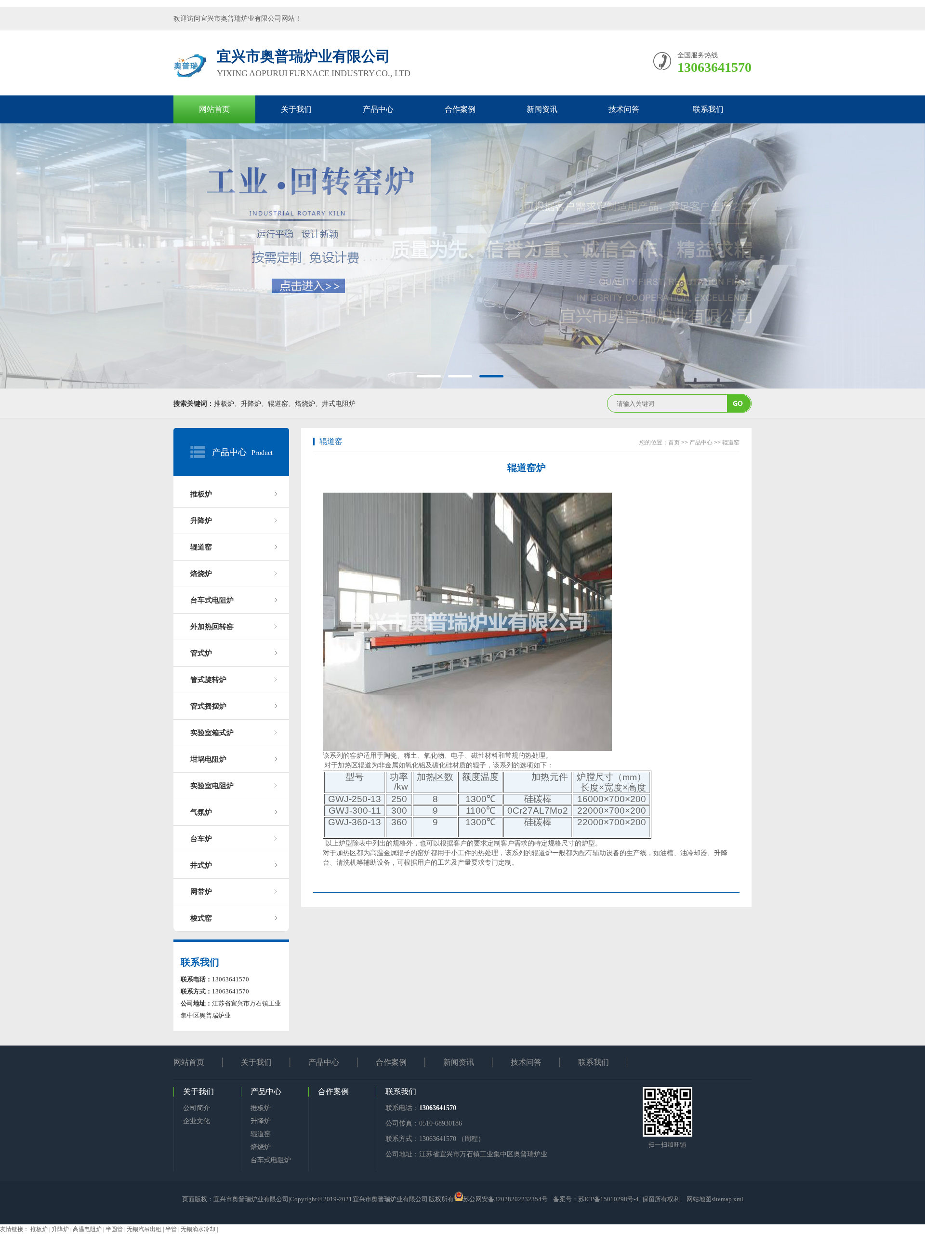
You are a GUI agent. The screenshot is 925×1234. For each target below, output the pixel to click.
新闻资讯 (542, 109)
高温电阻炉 (88, 1229)
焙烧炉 (201, 573)
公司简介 (196, 1108)
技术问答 (623, 109)
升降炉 (201, 520)
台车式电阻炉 (212, 600)
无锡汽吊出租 (145, 1229)
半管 (171, 1229)
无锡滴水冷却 (199, 1229)
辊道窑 (201, 547)
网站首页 (214, 109)
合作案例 (460, 109)
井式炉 (201, 865)
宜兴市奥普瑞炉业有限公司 (251, 1199)
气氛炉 (201, 812)
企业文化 (196, 1121)
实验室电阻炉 (212, 786)
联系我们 (708, 109)
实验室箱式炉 (212, 733)
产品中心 (378, 109)
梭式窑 (201, 918)
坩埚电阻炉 (208, 759)
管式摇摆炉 (208, 706)
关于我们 (296, 109)
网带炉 (201, 892)
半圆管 (115, 1229)
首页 (674, 442)
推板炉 (201, 494)
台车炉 (201, 839)
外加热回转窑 (212, 626)
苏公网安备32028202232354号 (505, 1199)
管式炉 (201, 653)
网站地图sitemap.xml (715, 1199)
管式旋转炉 (208, 680)
